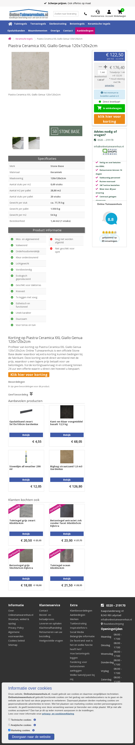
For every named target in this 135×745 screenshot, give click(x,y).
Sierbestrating (58, 23)
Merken (74, 619)
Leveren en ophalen (50, 623)
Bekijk (26, 434)
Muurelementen (37, 30)
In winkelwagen (112, 108)
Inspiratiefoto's (78, 627)
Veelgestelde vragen (51, 640)
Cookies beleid (16, 640)
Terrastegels (38, 23)
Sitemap (12, 644)
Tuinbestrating (78, 623)
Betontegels (77, 23)
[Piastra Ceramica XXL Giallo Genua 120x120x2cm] (32, 70)
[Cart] (120, 12)
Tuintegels (20, 23)
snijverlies (109, 85)
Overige (55, 30)
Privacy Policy (16, 627)
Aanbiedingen (85, 30)
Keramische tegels (99, 23)
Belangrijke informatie (82, 636)
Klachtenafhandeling (50, 627)
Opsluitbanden (16, 30)
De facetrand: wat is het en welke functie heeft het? (81, 645)
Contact (68, 30)
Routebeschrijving (113, 623)
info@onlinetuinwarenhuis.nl (116, 619)
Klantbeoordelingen (81, 610)
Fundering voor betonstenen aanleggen (78, 666)
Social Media (77, 632)
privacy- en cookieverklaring (58, 713)
